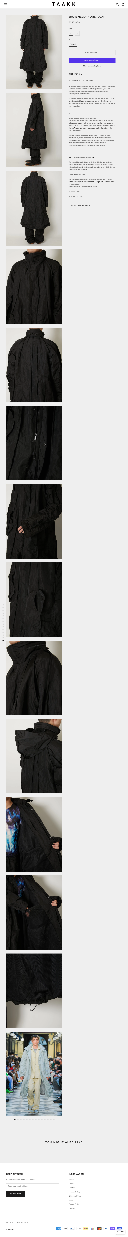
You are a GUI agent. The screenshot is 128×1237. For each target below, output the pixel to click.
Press (71, 1184)
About (71, 1180)
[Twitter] (81, 196)
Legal (71, 1200)
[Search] (117, 4)
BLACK (73, 44)
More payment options (92, 66)
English (21, 1222)
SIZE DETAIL (75, 74)
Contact (72, 1188)
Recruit (72, 1208)
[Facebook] (78, 196)
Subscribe (16, 1194)
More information (81, 205)
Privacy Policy (74, 1192)
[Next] (58, 1119)
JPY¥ (8, 1222)
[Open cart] (123, 4)
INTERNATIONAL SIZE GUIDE (81, 81)
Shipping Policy (75, 1196)
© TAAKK (10, 1229)
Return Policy (74, 1204)
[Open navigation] (5, 4)
